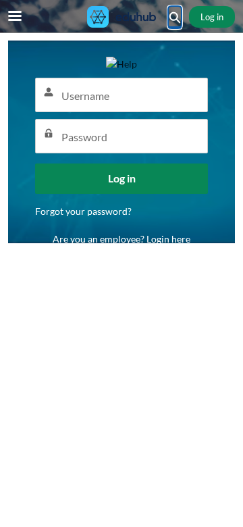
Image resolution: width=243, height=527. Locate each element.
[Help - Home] (121, 17)
